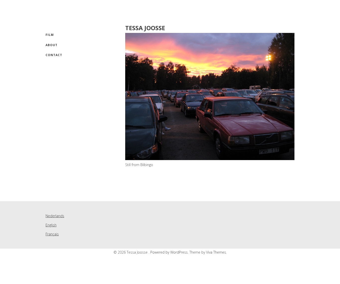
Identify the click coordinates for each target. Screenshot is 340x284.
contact (54, 55)
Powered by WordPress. (169, 252)
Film (50, 35)
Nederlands (55, 215)
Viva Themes (216, 252)
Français (52, 234)
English (51, 225)
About (51, 45)
